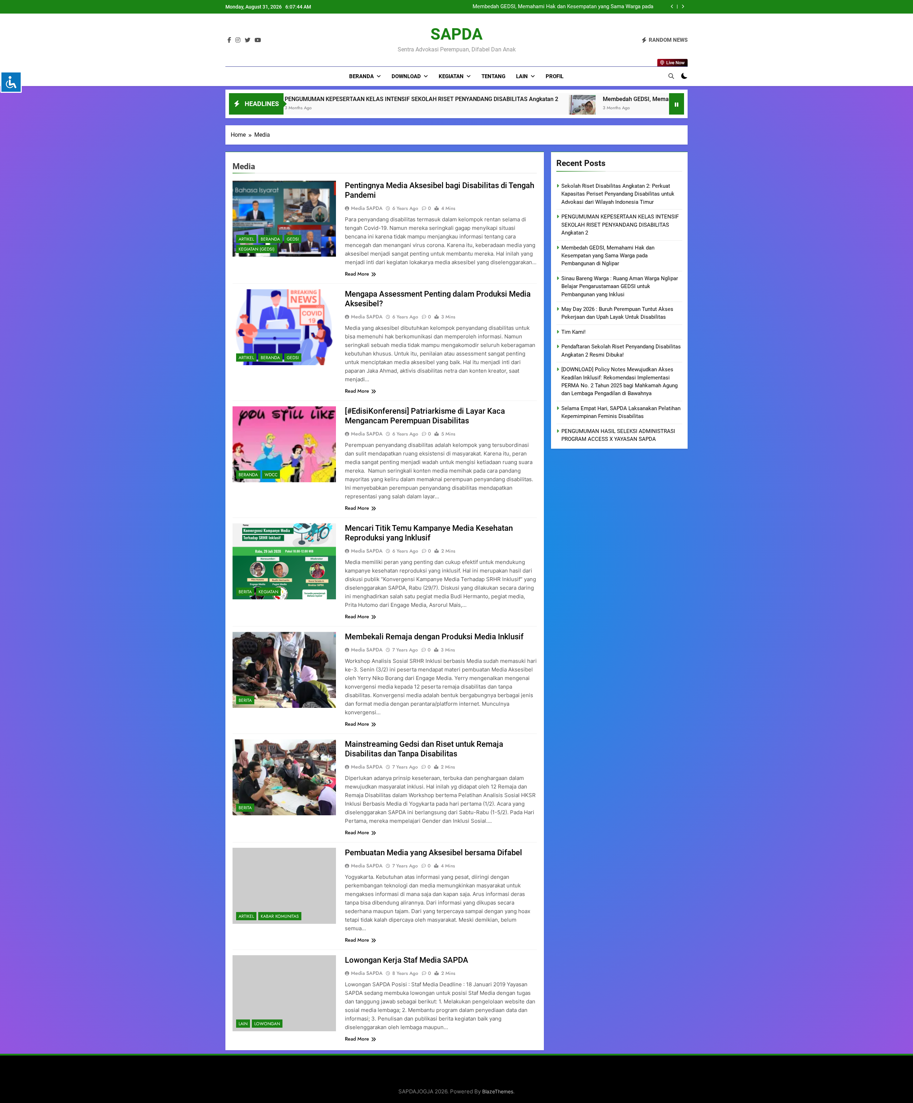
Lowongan (267, 1024)
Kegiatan (451, 76)
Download (406, 76)
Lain (522, 76)
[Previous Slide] (672, 7)
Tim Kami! (573, 332)
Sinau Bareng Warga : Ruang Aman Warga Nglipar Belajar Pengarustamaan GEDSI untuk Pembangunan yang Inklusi (619, 286)
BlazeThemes (497, 1091)
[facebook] (229, 40)
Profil (554, 76)
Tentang (493, 76)
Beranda (361, 76)
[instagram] (238, 40)
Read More (357, 273)
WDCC (271, 475)
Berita (245, 592)
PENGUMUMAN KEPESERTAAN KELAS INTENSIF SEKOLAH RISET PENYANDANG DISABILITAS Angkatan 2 (620, 224)
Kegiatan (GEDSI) (257, 249)
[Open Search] (671, 76)
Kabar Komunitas (280, 916)
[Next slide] (683, 7)
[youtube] (258, 40)
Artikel (246, 239)
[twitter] (248, 40)
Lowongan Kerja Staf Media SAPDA (406, 960)
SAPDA (456, 34)
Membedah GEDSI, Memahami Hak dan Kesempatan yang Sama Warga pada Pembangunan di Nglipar (476, 99)
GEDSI (293, 239)
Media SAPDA (367, 208)
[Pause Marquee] (676, 104)
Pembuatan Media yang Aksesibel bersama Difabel (433, 852)
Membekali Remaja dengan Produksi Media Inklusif (434, 636)
